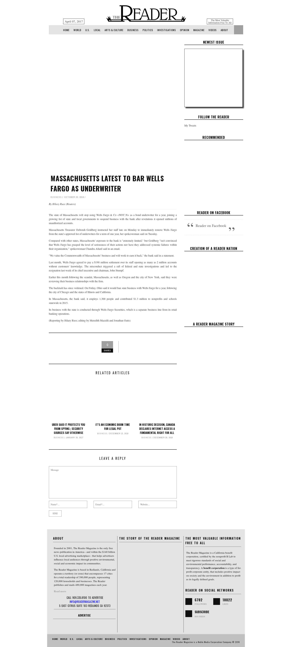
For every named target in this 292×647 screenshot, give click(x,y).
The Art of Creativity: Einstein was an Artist (214, 171)
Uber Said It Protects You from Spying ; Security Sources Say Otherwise (68, 429)
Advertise (84, 615)
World (77, 30)
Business (133, 30)
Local (97, 30)
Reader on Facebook (213, 212)
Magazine (198, 30)
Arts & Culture (114, 30)
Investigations (166, 30)
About (224, 30)
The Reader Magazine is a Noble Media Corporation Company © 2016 (206, 642)
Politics (148, 30)
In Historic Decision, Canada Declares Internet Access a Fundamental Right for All (157, 429)
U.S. (87, 30)
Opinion (184, 30)
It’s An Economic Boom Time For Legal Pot (112, 427)
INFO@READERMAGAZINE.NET (85, 602)
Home (66, 30)
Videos (213, 30)
